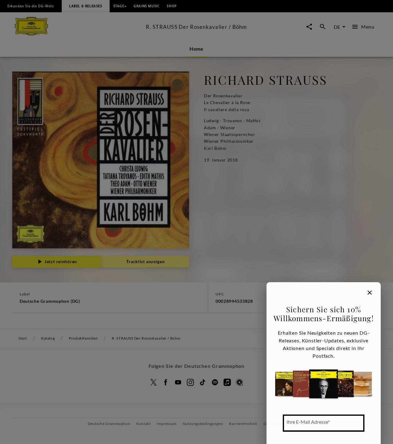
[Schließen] (370, 292)
